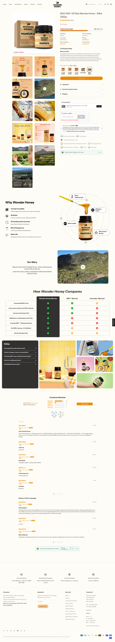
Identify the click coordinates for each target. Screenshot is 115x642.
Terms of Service (70, 611)
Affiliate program (70, 619)
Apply (81, 117)
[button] (63, 20)
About (26, 4)
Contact (39, 4)
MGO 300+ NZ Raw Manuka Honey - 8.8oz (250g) (76, 105)
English (99, 4)
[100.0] (54, 414)
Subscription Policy (70, 614)
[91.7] (60, 414)
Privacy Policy (69, 603)
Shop (4, 4)
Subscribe (42, 606)
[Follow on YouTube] (17, 630)
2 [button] (55, 494)
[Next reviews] (101, 128)
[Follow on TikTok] (21, 630)
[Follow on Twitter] (7, 630)
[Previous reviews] (61, 128)
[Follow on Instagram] (10, 630)
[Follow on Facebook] (4, 630)
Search (67, 598)
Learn (10, 4)
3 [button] (57, 494)
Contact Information (71, 600)
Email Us (88, 610)
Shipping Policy (69, 608)
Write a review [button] (84, 404)
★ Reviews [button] (113, 322)
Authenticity (18, 4)
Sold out (81, 78)
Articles (32, 4)
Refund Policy (69, 606)
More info (100, 152)
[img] (22, 425)
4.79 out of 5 (33, 403)
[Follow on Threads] (14, 630)
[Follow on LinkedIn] (24, 630)
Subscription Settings (71, 616)
